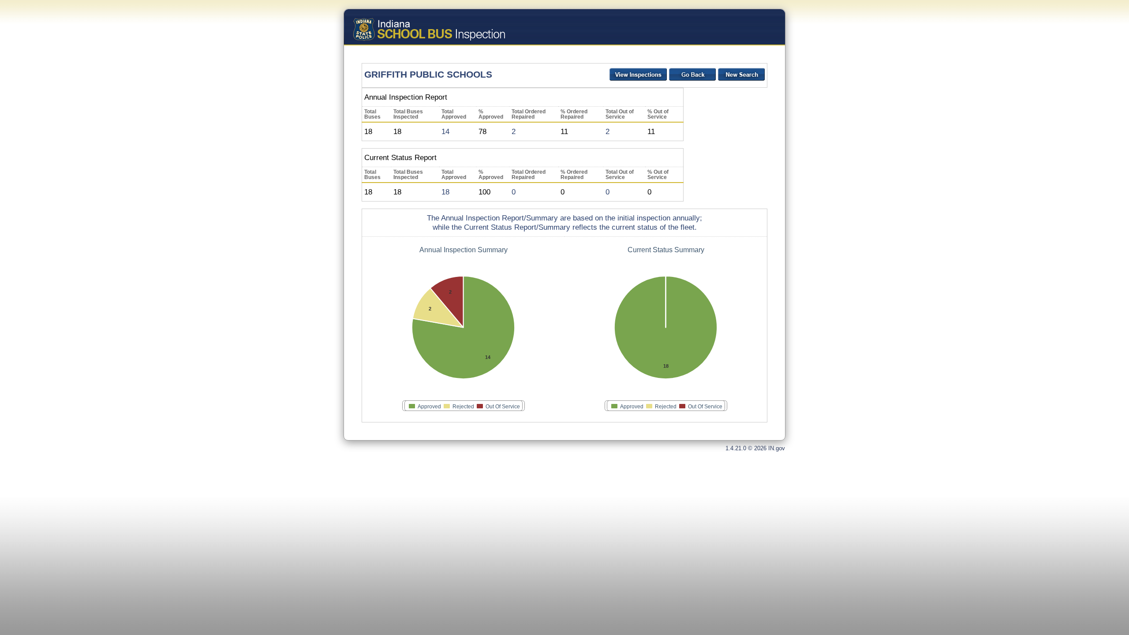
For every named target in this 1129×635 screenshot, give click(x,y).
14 (445, 131)
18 (445, 191)
